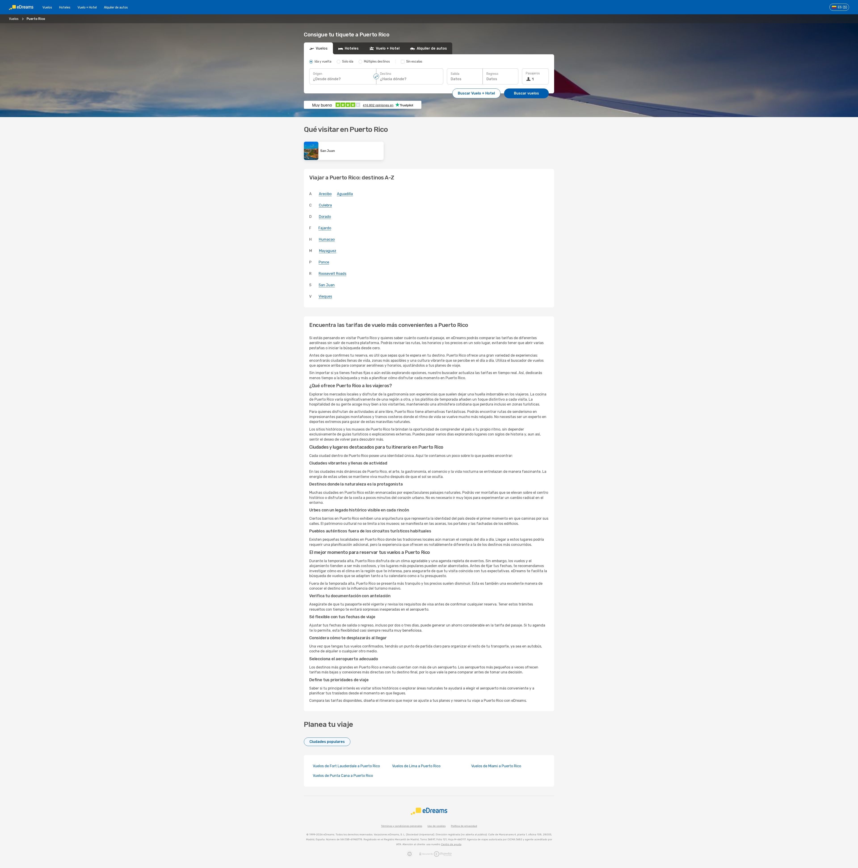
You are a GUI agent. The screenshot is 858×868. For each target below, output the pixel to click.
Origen (317, 74)
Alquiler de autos (116, 7)
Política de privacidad (464, 826)
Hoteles (64, 7)
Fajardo (324, 228)
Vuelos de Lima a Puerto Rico (416, 766)
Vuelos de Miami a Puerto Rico (496, 766)
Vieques (325, 296)
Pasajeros (533, 73)
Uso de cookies (436, 826)
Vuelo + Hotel (87, 7)
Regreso (492, 74)
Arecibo (325, 194)
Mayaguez (327, 251)
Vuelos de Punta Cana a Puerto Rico (343, 775)
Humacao (327, 239)
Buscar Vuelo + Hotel (476, 93)
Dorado (325, 216)
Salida (455, 74)
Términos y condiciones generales (401, 826)
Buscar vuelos (526, 93)
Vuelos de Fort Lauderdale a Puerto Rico (346, 766)
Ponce (324, 262)
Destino (385, 74)
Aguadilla (345, 194)
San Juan (327, 285)
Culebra (325, 205)
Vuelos (47, 7)
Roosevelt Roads (332, 273)
